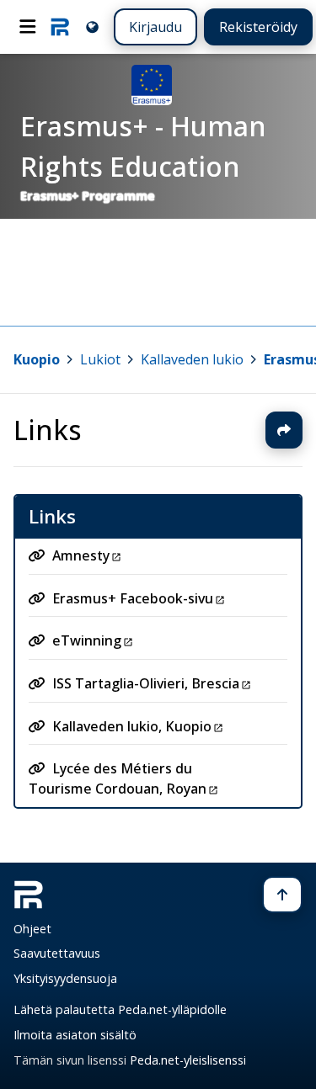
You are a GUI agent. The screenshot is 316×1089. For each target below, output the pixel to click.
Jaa (284, 430)
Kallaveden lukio (192, 359)
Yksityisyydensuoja (65, 978)
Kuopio (36, 359)
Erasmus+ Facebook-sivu (132, 598)
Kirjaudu (155, 27)
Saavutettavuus (56, 953)
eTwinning (86, 640)
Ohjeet (32, 929)
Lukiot (100, 359)
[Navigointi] (27, 27)
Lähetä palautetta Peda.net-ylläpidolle (120, 1009)
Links (47, 430)
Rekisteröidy (258, 27)
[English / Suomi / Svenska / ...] (92, 26)
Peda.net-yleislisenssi (188, 1060)
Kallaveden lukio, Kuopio (132, 725)
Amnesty (81, 555)
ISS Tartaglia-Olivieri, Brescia (145, 683)
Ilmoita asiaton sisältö (75, 1035)
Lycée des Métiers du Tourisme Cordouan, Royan (117, 778)
